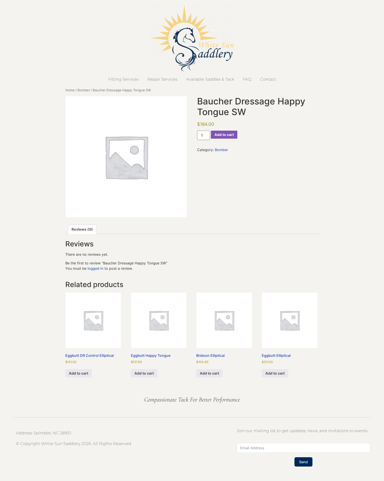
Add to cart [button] (78, 373)
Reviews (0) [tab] (82, 229)
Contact (268, 79)
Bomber (84, 90)
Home (70, 90)
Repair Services (162, 79)
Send (303, 462)
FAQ (247, 79)
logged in (95, 268)
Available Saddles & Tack (210, 79)
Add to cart (224, 134)
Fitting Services (123, 79)
